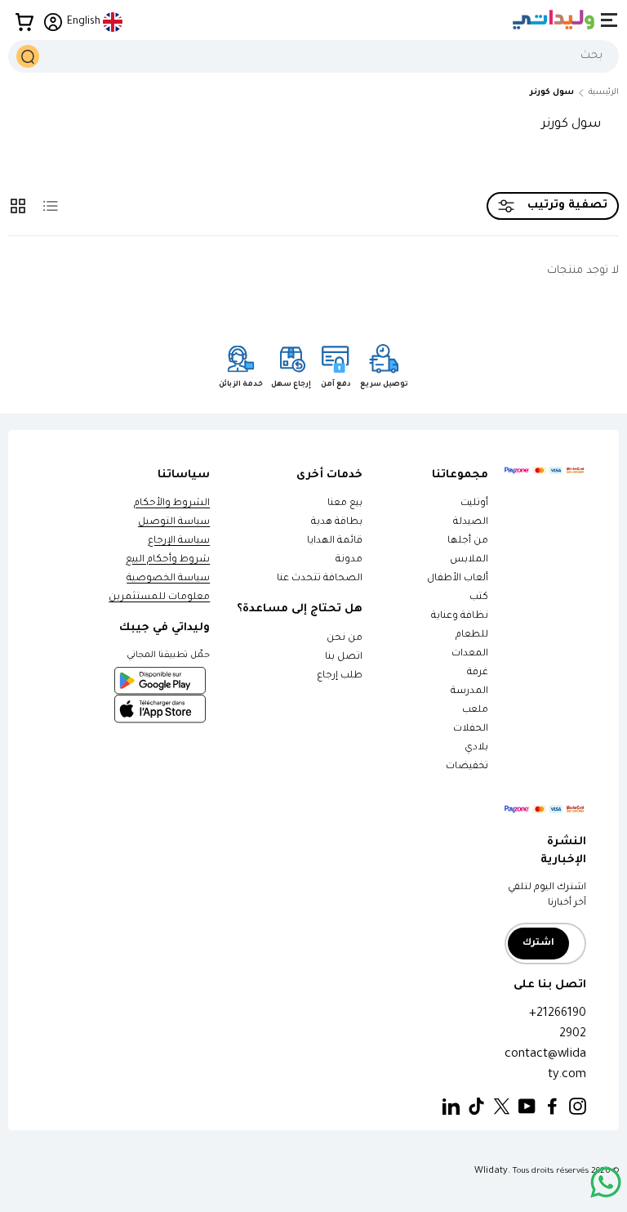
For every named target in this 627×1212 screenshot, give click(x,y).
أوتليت (474, 504)
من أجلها (467, 541)
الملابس (469, 560)
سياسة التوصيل (174, 522)
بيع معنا (344, 504)
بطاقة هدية (336, 522)
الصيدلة (470, 522)
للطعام (472, 635)
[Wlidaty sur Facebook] (552, 1107)
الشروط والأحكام (172, 504)
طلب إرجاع (339, 676)
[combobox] (313, 56)
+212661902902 (557, 1024)
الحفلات (470, 729)
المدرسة (469, 692)
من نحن (344, 638)
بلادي (476, 748)
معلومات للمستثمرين (159, 598)
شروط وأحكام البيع (168, 560)
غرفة (477, 673)
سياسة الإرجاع (179, 541)
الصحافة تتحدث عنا (318, 579)
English (83, 22)
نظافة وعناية (459, 616)
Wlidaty (491, 1171)
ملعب (475, 710)
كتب (478, 598)
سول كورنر (552, 92)
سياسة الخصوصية (168, 579)
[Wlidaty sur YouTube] (527, 1107)
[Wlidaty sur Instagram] (577, 1107)
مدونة (349, 560)
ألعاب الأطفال (457, 579)
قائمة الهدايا (334, 541)
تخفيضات (467, 767)
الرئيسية (604, 92)
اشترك (538, 943)
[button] (24, 22)
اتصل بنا (343, 657)
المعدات (469, 654)
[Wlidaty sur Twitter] (501, 1107)
